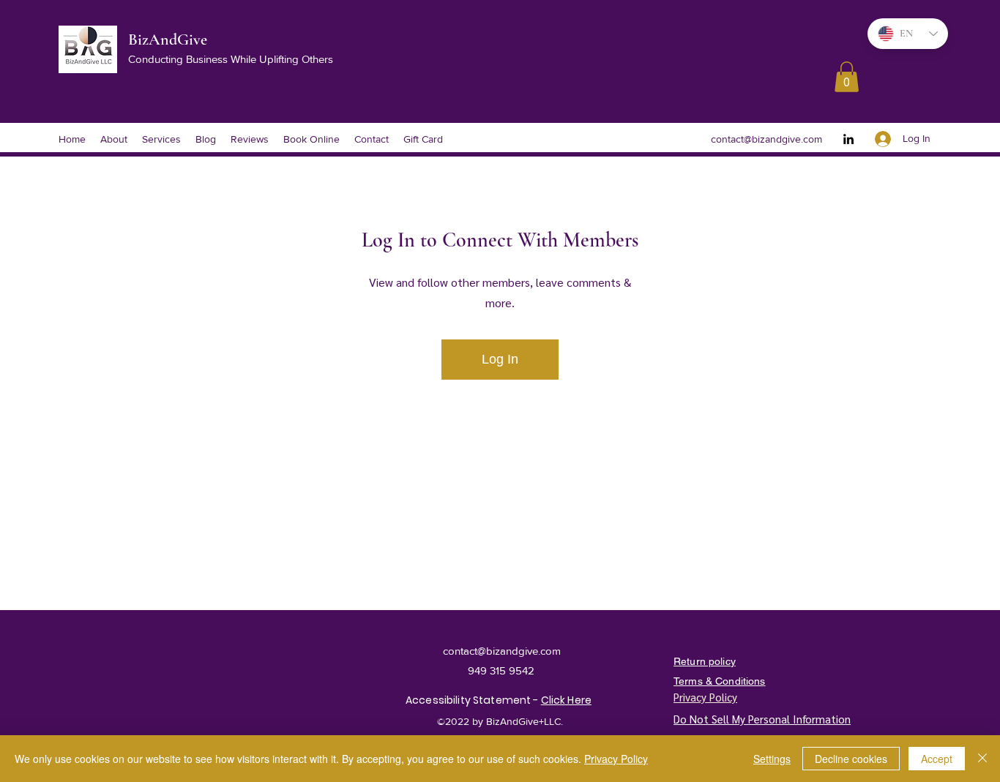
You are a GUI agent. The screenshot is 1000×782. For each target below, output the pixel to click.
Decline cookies (851, 758)
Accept (936, 758)
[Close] (982, 758)
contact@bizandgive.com (766, 139)
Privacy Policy (616, 758)
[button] (846, 76)
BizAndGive (169, 39)
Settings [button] (772, 758)
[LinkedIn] (848, 139)
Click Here (566, 700)
